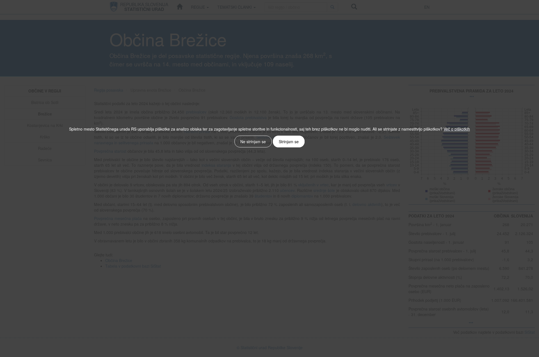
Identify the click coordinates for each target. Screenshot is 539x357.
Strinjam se (289, 141)
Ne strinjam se (253, 141)
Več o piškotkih (457, 129)
